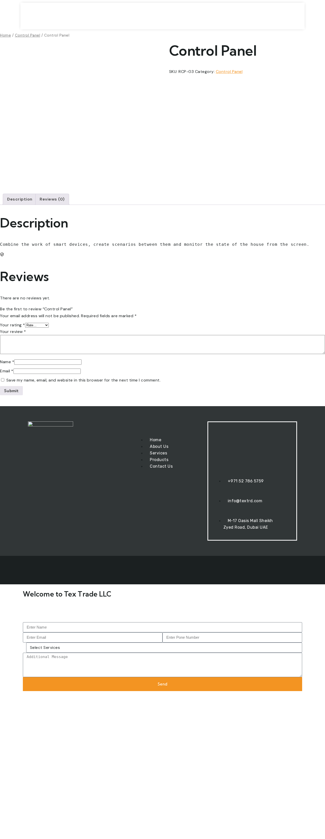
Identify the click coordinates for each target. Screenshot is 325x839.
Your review (13, 331)
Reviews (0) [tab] (52, 199)
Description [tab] (19, 199)
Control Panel (27, 35)
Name (7, 361)
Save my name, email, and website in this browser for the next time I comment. (83, 380)
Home (5, 35)
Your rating (12, 325)
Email (6, 371)
